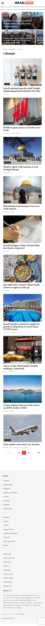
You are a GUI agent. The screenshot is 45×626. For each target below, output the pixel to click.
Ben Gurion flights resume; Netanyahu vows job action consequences (17, 23)
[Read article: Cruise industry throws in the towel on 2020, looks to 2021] (22, 389)
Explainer (6, 504)
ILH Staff (6, 94)
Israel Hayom (20, 614)
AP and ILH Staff (8, 212)
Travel (6, 17)
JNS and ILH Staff (9, 332)
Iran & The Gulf (9, 558)
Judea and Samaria (10, 533)
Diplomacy (7, 554)
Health (5, 521)
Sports (5, 545)
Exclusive (6, 501)
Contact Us (7, 586)
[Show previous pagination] (5, 453)
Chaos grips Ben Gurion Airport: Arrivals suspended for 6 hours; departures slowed (17, 40)
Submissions (7, 582)
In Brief (6, 525)
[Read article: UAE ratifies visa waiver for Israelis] (22, 428)
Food (7, 84)
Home (5, 49)
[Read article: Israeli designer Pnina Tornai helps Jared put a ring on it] (22, 229)
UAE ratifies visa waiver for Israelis (21, 444)
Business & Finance (10, 492)
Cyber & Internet (9, 541)
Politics (6, 566)
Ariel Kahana (7, 172)
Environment (7, 509)
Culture (6, 496)
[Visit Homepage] (24, 3)
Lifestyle (20, 49)
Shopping (6, 570)
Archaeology (7, 484)
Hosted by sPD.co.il (8, 618)
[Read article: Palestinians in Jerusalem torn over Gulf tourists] (22, 190)
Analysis (6, 480)
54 (29, 453)
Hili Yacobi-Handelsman (11, 133)
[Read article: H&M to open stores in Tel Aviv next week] (22, 111)
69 (39, 453)
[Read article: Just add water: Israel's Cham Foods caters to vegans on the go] (22, 268)
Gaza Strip (7, 562)
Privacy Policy (8, 578)
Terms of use (8, 574)
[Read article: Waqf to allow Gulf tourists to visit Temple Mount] (22, 151)
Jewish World (8, 529)
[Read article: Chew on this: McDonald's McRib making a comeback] (22, 350)
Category (12, 49)
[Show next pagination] (22, 457)
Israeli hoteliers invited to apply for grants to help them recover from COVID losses (21, 327)
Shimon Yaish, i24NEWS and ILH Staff (15, 447)
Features (6, 517)
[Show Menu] (3, 3)
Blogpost (6, 488)
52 (19, 453)
